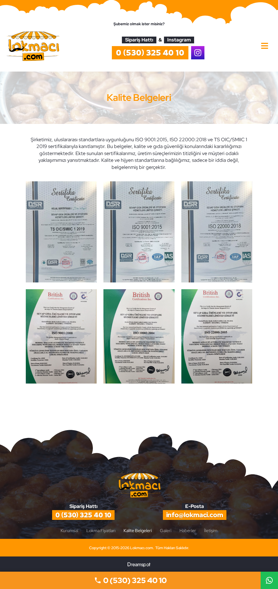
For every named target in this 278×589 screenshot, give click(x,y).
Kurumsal (69, 530)
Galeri (165, 530)
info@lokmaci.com (194, 515)
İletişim (210, 530)
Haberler (187, 530)
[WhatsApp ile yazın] (269, 580)
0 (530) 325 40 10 (83, 515)
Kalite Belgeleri (138, 530)
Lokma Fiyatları (100, 530)
